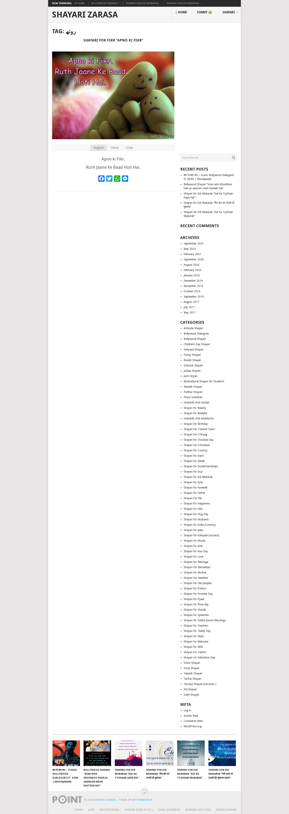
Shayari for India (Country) (200, 524)
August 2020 (191, 264)
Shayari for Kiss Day (196, 551)
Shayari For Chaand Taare (199, 429)
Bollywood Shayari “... (106, 3)
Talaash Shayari (193, 673)
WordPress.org (193, 726)
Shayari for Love (193, 556)
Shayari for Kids (193, 546)
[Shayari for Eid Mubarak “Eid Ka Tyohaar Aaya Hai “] (128, 753)
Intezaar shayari (193, 365)
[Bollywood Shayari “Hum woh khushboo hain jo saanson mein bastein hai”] (97, 753)
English (98, 148)
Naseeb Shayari (193, 386)
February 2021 (192, 254)
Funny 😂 (204, 12)
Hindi (115, 148)
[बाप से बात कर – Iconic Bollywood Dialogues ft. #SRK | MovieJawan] (66, 753)
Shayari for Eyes (193, 482)
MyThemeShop (142, 799)
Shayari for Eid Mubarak (198, 476)
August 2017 (191, 301)
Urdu (129, 148)
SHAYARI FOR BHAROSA (199, 418)
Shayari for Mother (195, 572)
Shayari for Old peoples (198, 583)
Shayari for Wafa (194, 636)
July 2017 (189, 307)
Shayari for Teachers (196, 625)
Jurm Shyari (190, 376)
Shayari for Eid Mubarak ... (143, 3)
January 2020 (192, 275)
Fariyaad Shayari (193, 349)
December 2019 (193, 280)
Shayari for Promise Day (198, 593)
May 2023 (190, 248)
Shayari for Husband (196, 519)
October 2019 (192, 291)
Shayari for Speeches (196, 615)
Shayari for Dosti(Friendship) (201, 466)
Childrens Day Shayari (197, 344)
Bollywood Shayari (195, 338)
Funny (79, 809)
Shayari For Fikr (193, 498)
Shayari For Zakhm (195, 652)
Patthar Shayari (193, 392)
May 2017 (190, 312)
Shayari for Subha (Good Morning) (204, 620)
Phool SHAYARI (193, 397)
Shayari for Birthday (196, 423)
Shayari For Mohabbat (197, 567)
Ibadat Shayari (192, 360)
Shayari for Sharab (195, 609)
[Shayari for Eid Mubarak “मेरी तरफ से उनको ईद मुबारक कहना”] (222, 753)
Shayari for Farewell (195, 487)
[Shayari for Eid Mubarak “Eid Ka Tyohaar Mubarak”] (191, 753)
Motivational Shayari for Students (204, 381)
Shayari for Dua (193, 471)
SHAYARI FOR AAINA (196, 402)
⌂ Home (181, 12)
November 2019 (193, 286)
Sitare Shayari (192, 662)
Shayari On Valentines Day (199, 657)
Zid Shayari (190, 689)
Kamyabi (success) (198, 809)
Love (91, 809)
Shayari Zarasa (85, 15)
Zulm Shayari (191, 694)
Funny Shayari (192, 354)
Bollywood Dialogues (196, 333)
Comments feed (193, 721)
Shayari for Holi (193, 508)
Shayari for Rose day (196, 604)
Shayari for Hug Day (196, 514)
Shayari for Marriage (196, 561)
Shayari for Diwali (194, 461)
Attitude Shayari (193, 328)
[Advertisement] (208, 87)
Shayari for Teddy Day (197, 630)
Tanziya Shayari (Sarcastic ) (200, 684)
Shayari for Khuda (194, 540)
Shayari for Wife (193, 646)
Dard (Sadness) (169, 809)
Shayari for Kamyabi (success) (201, 535)
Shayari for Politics (195, 588)
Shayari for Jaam (193, 530)
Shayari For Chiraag (195, 434)
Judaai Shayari (192, 370)
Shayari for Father (194, 492)
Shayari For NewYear (196, 577)
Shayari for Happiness (197, 503)
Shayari (228, 12)
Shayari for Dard (193, 455)
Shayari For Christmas (197, 445)
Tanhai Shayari (192, 678)
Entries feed (191, 715)
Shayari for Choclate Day (199, 439)
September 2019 (194, 296)
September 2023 (194, 243)
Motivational (109, 809)
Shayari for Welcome (196, 641)
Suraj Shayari (191, 668)
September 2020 (194, 259)
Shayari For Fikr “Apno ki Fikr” (113, 40)
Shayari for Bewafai (195, 413)
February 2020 (192, 270)
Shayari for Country (195, 450)
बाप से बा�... (80, 3)
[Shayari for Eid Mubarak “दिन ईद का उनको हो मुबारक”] (160, 753)
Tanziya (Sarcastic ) (138, 809)
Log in (187, 710)
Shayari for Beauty (195, 407)
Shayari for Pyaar (194, 599)
